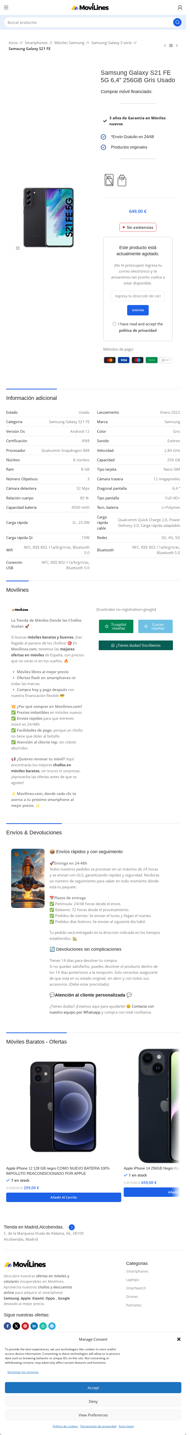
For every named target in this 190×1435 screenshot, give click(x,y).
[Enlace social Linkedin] (34, 1326)
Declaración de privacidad (98, 1426)
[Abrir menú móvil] (6, 7)
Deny (93, 1401)
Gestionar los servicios (23, 1372)
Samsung (11, 1298)
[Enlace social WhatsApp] (43, 1326)
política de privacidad (138, 330)
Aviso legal (126, 1426)
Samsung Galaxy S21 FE (29, 48)
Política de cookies (65, 1426)
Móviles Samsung (69, 42)
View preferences (93, 1414)
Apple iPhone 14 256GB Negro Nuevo (154, 1168)
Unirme (138, 310)
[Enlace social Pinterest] (25, 1326)
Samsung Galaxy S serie (111, 42)
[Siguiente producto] (177, 46)
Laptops (132, 1279)
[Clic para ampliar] (18, 248)
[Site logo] (93, 6)
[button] (178, 1339)
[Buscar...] (177, 22)
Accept (93, 1387)
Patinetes (134, 1305)
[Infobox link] (138, 137)
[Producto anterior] (165, 46)
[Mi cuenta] (180, 7)
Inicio (13, 42)
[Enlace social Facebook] (7, 1326)
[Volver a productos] (171, 46)
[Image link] (28, 1263)
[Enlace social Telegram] (52, 1326)
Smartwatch (136, 1288)
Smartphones (36, 42)
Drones (132, 1296)
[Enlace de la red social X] (16, 1326)
